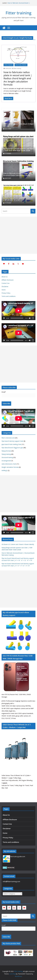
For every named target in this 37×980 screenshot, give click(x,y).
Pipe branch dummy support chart (12, 441)
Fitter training (18, 13)
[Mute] (30, 318)
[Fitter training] (4, 27)
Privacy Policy (6, 293)
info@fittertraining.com (11, 881)
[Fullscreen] (33, 318)
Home (4, 290)
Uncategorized (6, 461)
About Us (4, 277)
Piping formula (6, 451)
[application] (18, 310)
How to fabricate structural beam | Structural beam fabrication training (18, 4)
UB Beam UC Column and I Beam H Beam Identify (18, 125)
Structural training (21, 65)
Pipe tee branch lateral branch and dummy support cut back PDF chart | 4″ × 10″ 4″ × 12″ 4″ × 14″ (18, 198)
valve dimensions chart (9, 464)
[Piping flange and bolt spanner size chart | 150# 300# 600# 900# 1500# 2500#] (18, 144)
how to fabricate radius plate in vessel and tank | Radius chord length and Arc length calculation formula (18, 78)
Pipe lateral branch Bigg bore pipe (12, 448)
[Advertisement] (18, 235)
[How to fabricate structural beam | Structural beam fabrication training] (18, 169)
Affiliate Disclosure (8, 280)
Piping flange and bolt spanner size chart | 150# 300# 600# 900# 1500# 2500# (18, 150)
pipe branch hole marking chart (11, 444)
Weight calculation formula (10, 467)
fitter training (17, 68)
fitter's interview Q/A (8, 438)
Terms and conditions (8, 296)
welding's (4, 470)
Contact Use (5, 283)
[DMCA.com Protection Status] (9, 868)
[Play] (4, 318)
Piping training (8, 65)
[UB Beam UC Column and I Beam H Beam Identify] (18, 120)
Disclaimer (5, 286)
